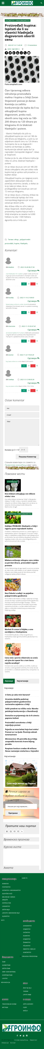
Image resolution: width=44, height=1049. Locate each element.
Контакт (13, 1043)
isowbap (11, 379)
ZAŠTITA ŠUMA (6, 968)
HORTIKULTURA (6, 903)
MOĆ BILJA (5, 1007)
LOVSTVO (4, 978)
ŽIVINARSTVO (26, 942)
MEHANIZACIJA (5, 982)
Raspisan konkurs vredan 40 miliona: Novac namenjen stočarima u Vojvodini (22, 749)
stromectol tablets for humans (15, 333)
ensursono (11, 326)
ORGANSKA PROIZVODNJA (29, 956)
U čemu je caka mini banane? (17, 695)
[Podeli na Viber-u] (25, 52)
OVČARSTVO (26, 932)
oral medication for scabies (14, 274)
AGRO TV (24, 878)
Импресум (5, 1043)
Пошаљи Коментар (27, 457)
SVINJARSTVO (26, 929)
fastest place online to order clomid (17, 304)
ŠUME (3, 962)
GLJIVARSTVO (6, 916)
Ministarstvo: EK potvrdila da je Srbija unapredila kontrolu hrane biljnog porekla (21, 741)
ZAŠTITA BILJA (6, 910)
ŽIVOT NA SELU (27, 988)
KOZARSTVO (26, 936)
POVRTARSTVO (6, 887)
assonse (10, 355)
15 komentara (32, 45)
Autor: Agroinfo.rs (13, 49)
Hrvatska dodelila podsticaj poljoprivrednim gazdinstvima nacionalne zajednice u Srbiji (18, 702)
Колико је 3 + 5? (12, 450)
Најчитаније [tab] (22, 681)
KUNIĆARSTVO (27, 952)
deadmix (11, 267)
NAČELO (25, 1011)
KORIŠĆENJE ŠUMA (7, 975)
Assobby (11, 298)
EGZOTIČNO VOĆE (7, 894)
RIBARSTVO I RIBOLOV (29, 949)
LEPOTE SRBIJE (27, 995)
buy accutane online (12, 386)
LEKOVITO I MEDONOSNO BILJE (11, 913)
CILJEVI (25, 1007)
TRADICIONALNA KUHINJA (9, 1004)
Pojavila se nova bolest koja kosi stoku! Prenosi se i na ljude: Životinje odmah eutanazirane (22, 732)
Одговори (32, 270)
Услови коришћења (21, 1040)
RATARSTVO (5, 884)
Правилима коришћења (16, 465)
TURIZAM (25, 991)
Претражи (13, 813)
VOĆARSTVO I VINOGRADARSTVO (11, 890)
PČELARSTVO (26, 946)
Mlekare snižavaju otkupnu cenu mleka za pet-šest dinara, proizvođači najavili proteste (22, 563)
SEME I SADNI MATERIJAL (9, 972)
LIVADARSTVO (6, 906)
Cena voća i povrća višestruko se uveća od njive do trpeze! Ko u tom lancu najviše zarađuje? (21, 660)
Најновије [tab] (9, 681)
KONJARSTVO (26, 939)
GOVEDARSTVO (27, 926)
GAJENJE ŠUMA (6, 965)
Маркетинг (33, 1040)
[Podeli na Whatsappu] (21, 52)
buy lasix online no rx (12, 361)
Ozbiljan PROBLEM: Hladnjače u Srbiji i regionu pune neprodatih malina (21, 527)
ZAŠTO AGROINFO (28, 1004)
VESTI (2, 920)
